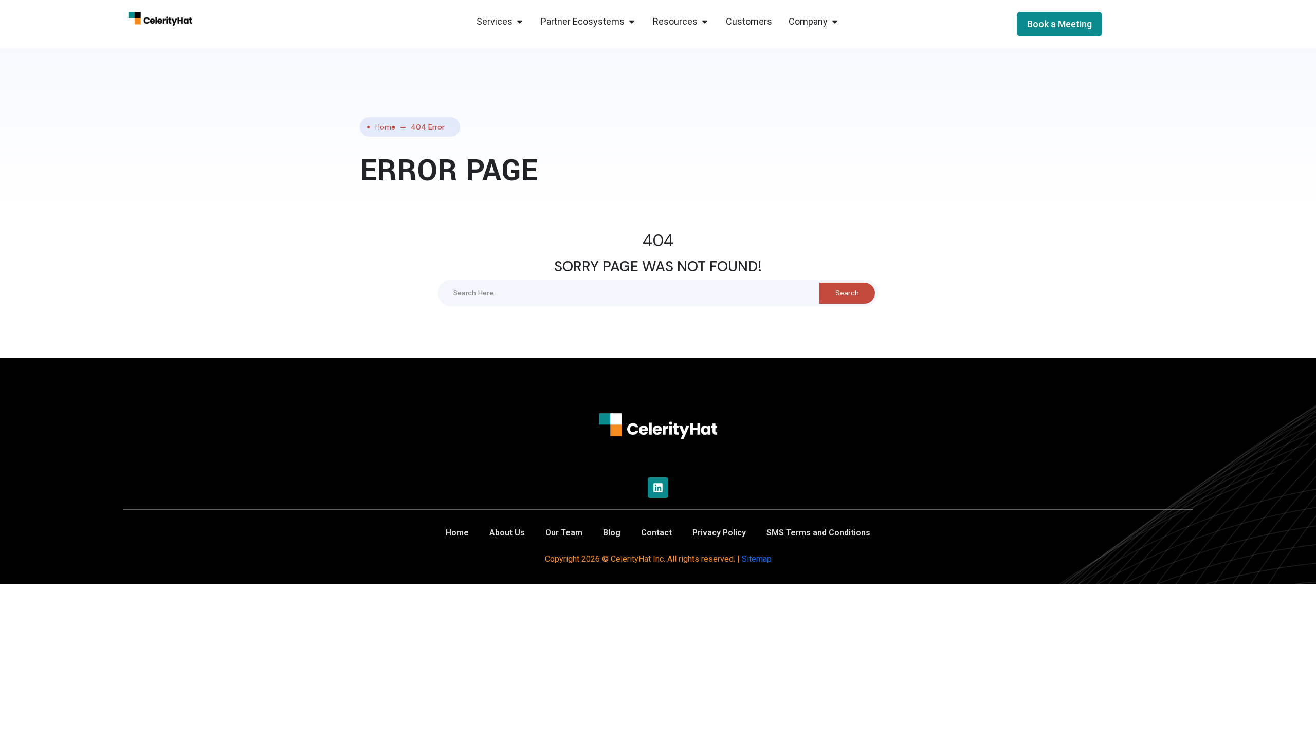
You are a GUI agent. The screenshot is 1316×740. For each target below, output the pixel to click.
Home (385, 127)
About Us (507, 533)
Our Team (563, 533)
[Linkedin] (658, 487)
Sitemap (757, 559)
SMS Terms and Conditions (818, 533)
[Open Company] (834, 21)
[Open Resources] (704, 21)
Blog (611, 533)
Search (847, 293)
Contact (656, 533)
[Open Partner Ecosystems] (631, 21)
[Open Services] (519, 21)
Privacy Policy (719, 533)
